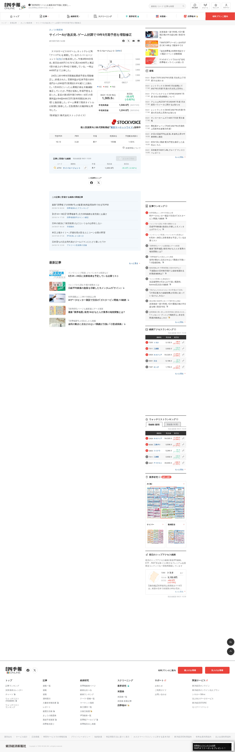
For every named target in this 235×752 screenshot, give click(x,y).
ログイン (226, 7)
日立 (155, 361)
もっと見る (133, 263)
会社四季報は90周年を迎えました (41, 7)
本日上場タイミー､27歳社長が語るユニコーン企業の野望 (78, 232)
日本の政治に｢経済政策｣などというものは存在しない (77, 223)
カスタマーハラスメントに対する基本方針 (151, 736)
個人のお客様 (190, 670)
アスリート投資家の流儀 (77, 245)
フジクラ (157, 450)
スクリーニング (105, 16)
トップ (16, 16)
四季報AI (192, 16)
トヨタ (156, 342)
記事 (45, 16)
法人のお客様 (217, 670)
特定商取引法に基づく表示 (117, 736)
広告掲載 (35, 736)
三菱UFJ (157, 444)
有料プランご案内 (220, 16)
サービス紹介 (22, 736)
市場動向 (70, 227)
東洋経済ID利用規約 (183, 736)
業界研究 (133, 16)
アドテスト (158, 463)
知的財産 (98, 736)
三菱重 (156, 348)
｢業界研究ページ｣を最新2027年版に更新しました (51, 5)
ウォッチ (216, 7)
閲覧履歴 (195, 7)
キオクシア (158, 354)
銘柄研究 (74, 16)
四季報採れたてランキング (78, 208)
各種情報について (133, 147)
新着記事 (13, 23)
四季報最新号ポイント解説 (78, 217)
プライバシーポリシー (80, 736)
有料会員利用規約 (203, 736)
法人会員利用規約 (223, 736)
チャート (205, 8)
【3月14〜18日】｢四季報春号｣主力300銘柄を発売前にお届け (79, 214)
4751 (118, 50)
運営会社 (8, 736)
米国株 (163, 16)
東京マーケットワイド (122, 127)
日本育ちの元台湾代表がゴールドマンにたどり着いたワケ (79, 241)
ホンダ (156, 367)
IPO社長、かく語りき (75, 236)
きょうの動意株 (26, 23)
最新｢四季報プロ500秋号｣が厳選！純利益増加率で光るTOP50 (80, 204)
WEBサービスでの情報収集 (55, 736)
